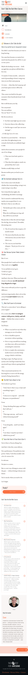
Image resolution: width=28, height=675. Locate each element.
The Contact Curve (7, 505)
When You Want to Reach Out (9, 540)
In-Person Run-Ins (7, 557)
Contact (23, 672)
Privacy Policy (15, 672)
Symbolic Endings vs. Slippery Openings (11, 575)
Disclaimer (5, 672)
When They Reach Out (8, 521)
